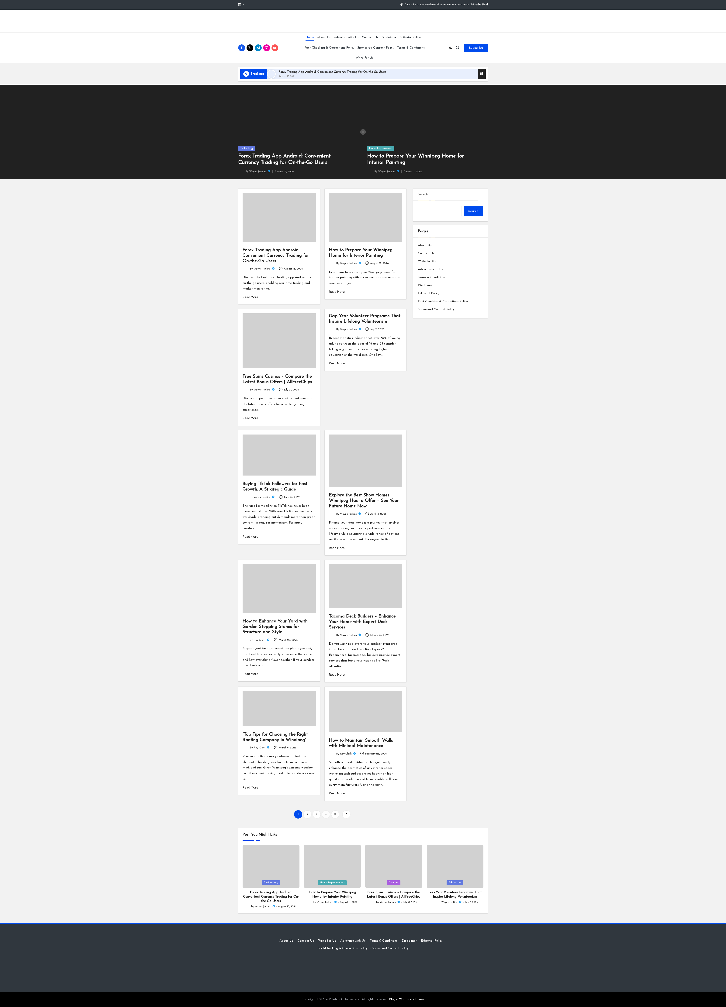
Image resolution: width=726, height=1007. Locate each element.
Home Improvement (380, 148)
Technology (246, 148)
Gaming (394, 883)
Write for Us (427, 261)
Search (423, 194)
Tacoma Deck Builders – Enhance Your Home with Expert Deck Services (362, 622)
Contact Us (426, 253)
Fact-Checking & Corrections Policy (443, 301)
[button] (476, 48)
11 (335, 814)
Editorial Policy (428, 293)
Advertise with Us (430, 269)
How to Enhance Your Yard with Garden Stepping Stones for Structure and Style (275, 626)
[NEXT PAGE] (346, 814)
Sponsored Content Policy (436, 309)
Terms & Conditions (431, 277)
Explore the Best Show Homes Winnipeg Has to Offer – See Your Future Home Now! (364, 500)
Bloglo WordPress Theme (406, 999)
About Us (424, 245)
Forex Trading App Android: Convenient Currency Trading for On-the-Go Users (332, 72)
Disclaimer (425, 285)
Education (455, 883)
